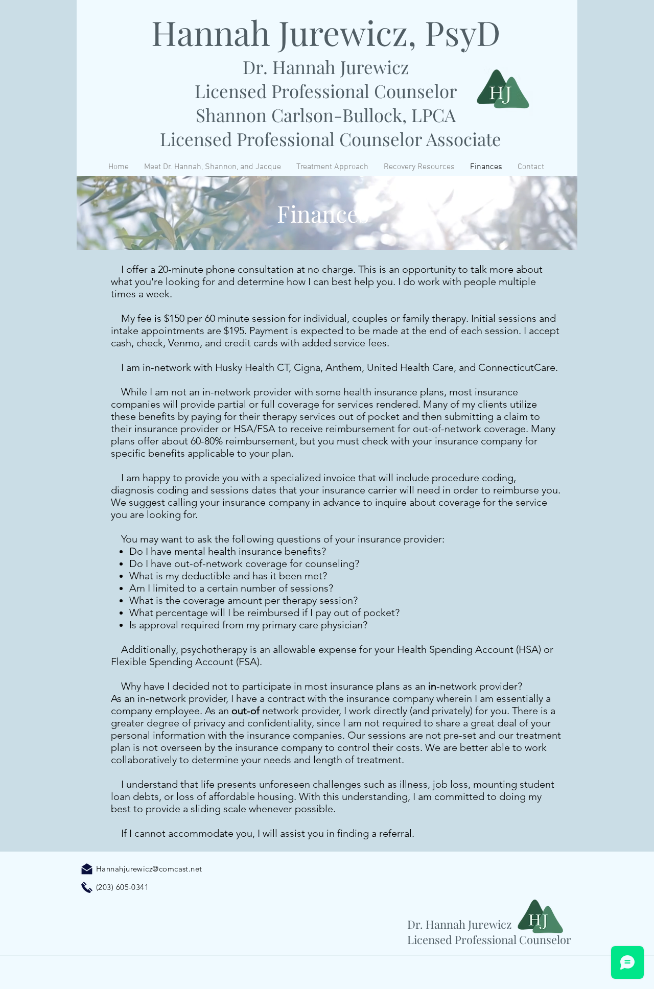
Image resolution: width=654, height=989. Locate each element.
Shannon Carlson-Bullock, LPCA (326, 115)
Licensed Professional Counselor (326, 91)
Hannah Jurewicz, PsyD (326, 32)
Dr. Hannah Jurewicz (326, 67)
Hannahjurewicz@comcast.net (149, 869)
